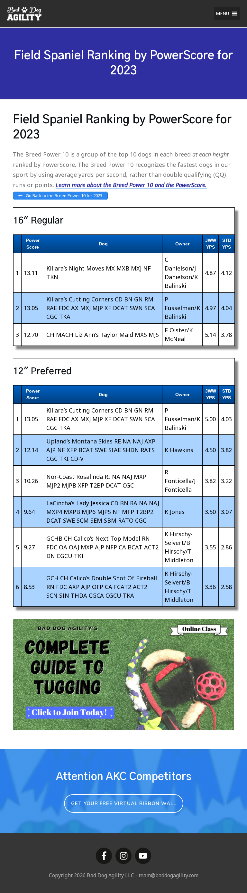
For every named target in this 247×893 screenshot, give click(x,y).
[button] (222, 13)
